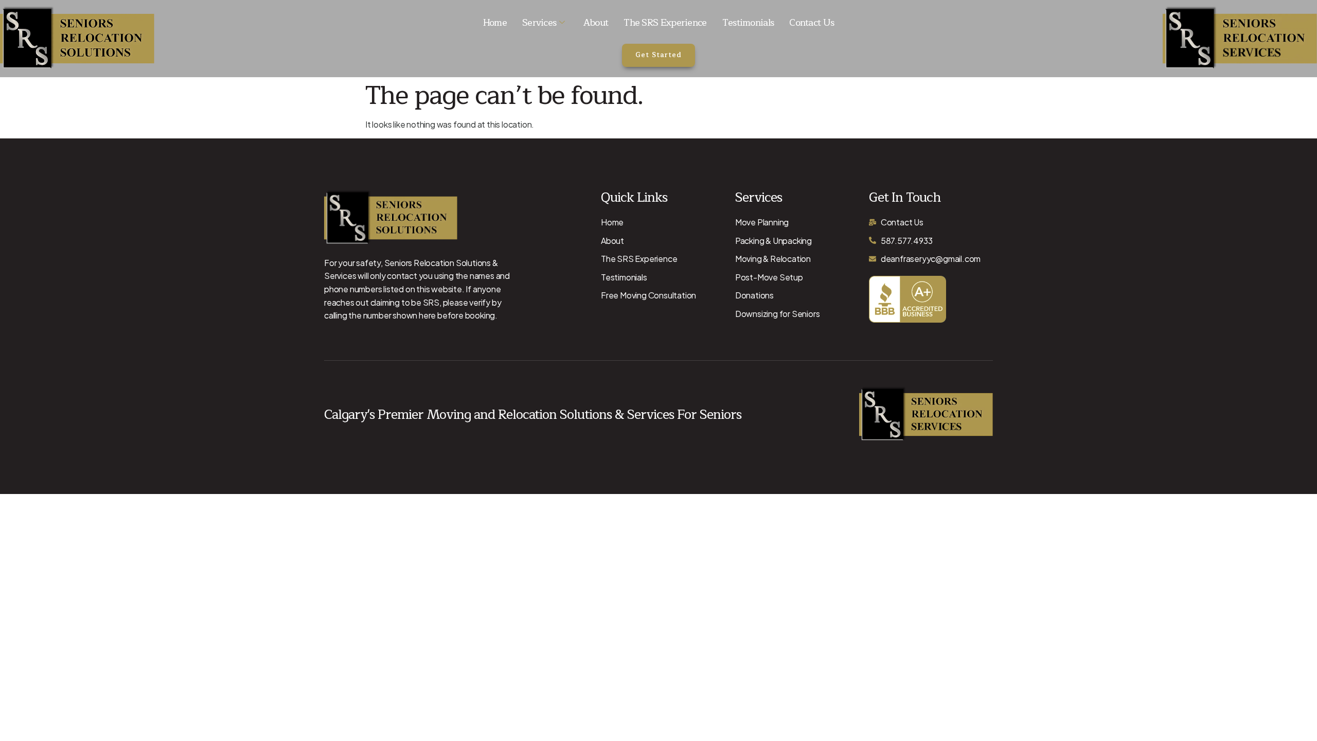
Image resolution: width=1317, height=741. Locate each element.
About (596, 22)
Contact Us (811, 22)
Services (539, 22)
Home (495, 22)
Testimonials (748, 22)
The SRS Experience (665, 22)
